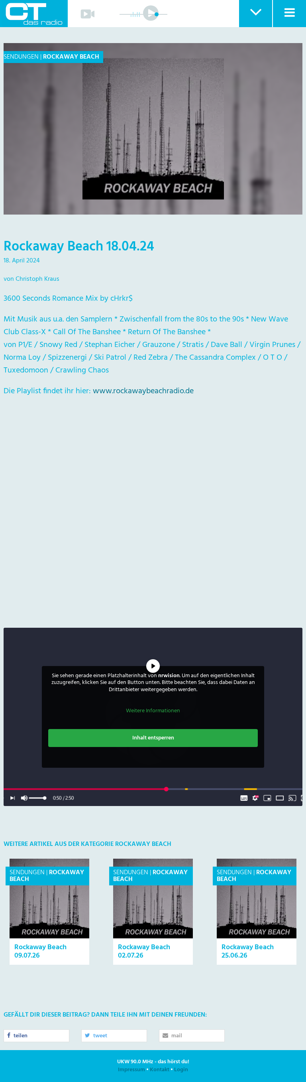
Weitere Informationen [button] (153, 711)
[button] (255, 13)
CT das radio (34, 13)
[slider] (157, 14)
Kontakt (159, 1069)
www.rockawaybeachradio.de (143, 391)
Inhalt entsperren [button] (153, 738)
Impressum (131, 1069)
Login (181, 1069)
